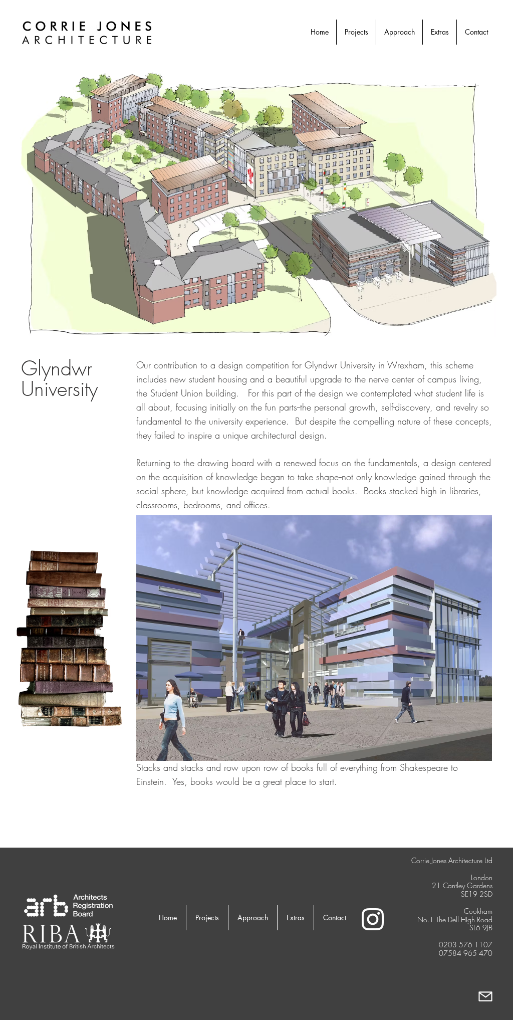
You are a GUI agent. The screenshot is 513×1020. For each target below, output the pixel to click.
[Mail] (485, 996)
